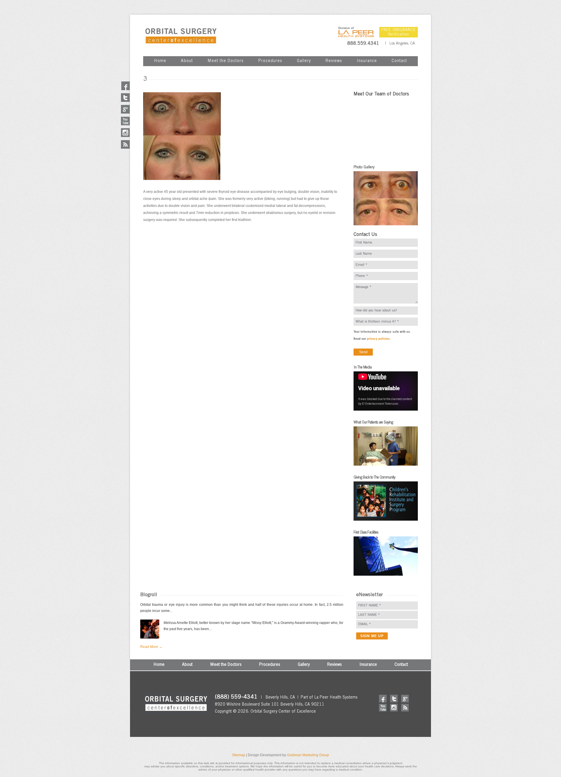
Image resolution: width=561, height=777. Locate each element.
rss (405, 707)
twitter (394, 698)
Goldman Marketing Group (308, 755)
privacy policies (378, 339)
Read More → (151, 647)
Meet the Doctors (225, 61)
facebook (383, 698)
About (187, 61)
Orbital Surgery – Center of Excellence (181, 35)
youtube (383, 707)
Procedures (270, 61)
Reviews (333, 61)
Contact (399, 61)
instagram (394, 707)
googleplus (405, 698)
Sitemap (238, 755)
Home (160, 61)
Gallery (304, 61)
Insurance (367, 61)
